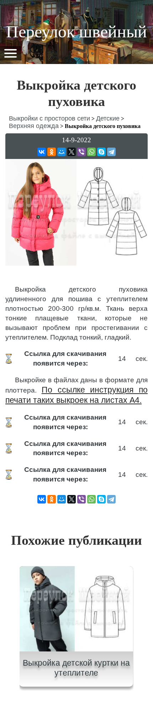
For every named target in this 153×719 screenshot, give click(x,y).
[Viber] (81, 152)
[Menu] (10, 52)
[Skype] (101, 152)
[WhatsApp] (91, 152)
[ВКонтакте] (41, 152)
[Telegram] (111, 152)
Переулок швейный (76, 31)
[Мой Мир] (61, 152)
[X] (71, 152)
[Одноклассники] (51, 152)
